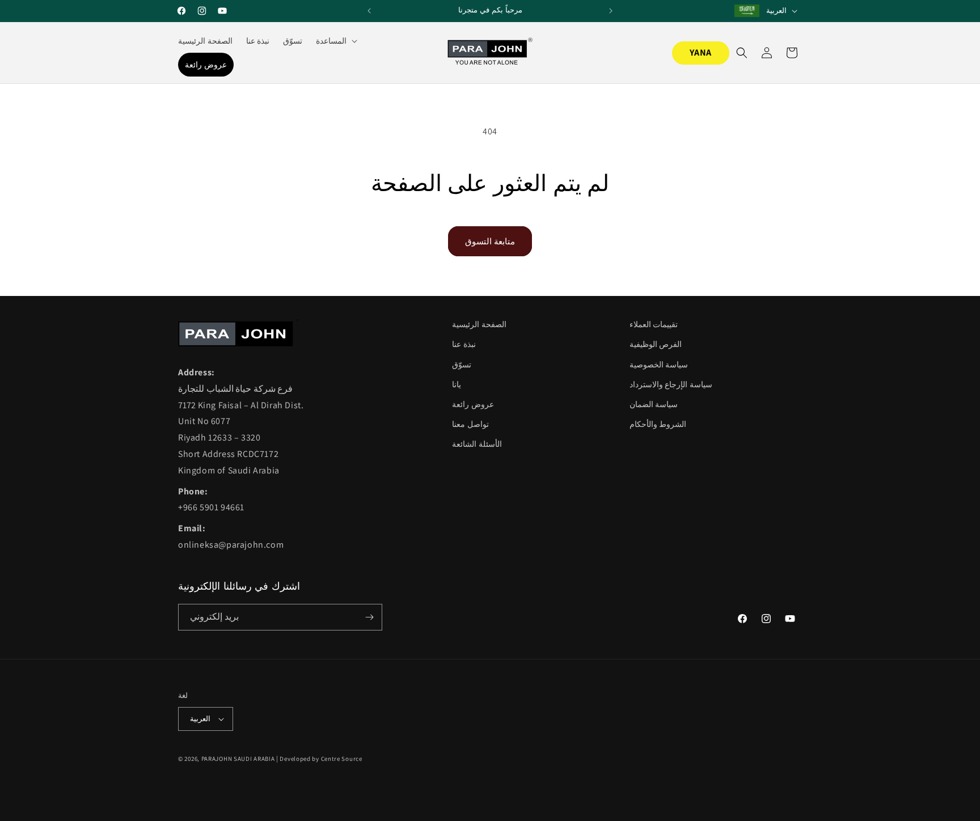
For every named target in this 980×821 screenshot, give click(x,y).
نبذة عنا (464, 344)
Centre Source (341, 759)
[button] (335, 41)
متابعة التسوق (490, 241)
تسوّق (461, 364)
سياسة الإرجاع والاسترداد (671, 384)
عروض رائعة (473, 404)
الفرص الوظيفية (656, 344)
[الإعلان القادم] (610, 11)
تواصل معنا (470, 424)
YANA (701, 52)
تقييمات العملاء (654, 324)
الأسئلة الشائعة (477, 444)
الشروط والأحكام (658, 424)
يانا (456, 384)
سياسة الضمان (654, 404)
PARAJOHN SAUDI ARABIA (238, 759)
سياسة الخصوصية (659, 364)
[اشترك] (369, 617)
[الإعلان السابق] (369, 11)
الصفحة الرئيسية (479, 324)
